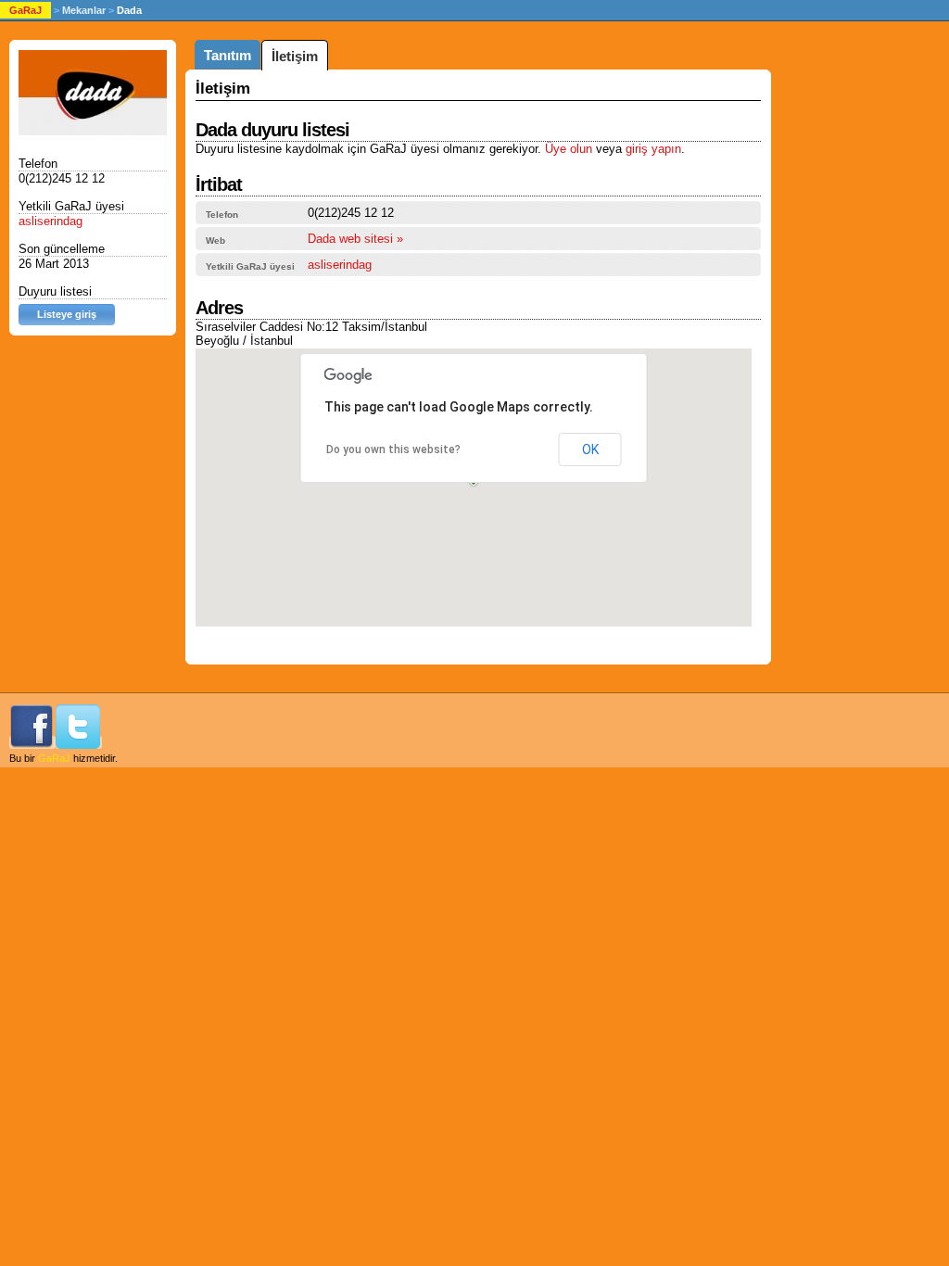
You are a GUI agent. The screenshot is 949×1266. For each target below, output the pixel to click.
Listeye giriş (66, 314)
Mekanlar (84, 10)
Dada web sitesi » (355, 239)
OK (590, 449)
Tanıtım (227, 55)
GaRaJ (25, 10)
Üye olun (568, 149)
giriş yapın (653, 149)
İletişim (295, 56)
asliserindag (340, 265)
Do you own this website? (393, 449)
